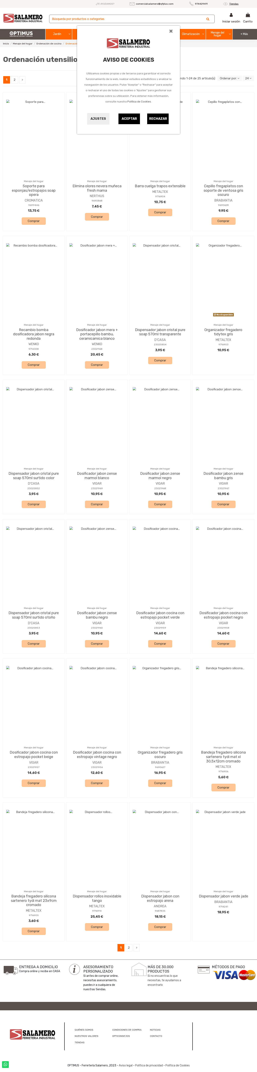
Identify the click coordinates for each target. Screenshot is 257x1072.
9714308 (34, 349)
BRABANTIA (223, 200)
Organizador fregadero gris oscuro (160, 754)
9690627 (160, 767)
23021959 (160, 627)
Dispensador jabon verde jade (223, 896)
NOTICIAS (155, 1029)
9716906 (223, 771)
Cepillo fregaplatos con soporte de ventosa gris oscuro (223, 190)
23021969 (97, 488)
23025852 (34, 488)
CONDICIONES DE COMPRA (127, 1029)
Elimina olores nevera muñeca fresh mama (96, 188)
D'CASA (160, 340)
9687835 (160, 910)
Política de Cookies (139, 101)
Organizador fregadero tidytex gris (223, 332)
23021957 (33, 767)
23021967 (223, 488)
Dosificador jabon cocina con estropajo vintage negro (97, 754)
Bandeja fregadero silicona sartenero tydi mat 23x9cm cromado (34, 900)
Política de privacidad (149, 1065)
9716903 (223, 344)
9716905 (34, 915)
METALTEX (160, 192)
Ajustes (98, 119)
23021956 (97, 767)
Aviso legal (126, 1065)
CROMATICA (34, 200)
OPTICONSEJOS (121, 1036)
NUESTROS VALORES (86, 1036)
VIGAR (97, 483)
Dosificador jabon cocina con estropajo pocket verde (160, 615)
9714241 (223, 906)
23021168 (96, 349)
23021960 (97, 627)
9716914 (97, 910)
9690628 (223, 205)
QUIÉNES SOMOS (84, 1029)
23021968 (160, 488)
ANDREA (160, 906)
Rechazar (158, 119)
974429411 (201, 3)
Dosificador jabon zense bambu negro (97, 615)
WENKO (34, 344)
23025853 (34, 627)
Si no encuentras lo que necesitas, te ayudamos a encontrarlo (164, 980)
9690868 (97, 200)
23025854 (160, 344)
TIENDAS (80, 1042)
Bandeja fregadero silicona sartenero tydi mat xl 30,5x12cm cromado (223, 756)
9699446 (33, 205)
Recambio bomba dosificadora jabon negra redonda (33, 334)
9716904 (160, 196)
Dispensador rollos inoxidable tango (97, 898)
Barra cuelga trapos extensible (160, 186)
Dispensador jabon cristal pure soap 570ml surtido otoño (33, 615)
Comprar (34, 221)
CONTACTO (156, 1036)
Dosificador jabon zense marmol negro (160, 475)
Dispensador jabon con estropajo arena (160, 898)
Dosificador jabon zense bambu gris (223, 475)
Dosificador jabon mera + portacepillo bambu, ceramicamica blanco (97, 334)
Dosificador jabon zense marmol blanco (97, 475)
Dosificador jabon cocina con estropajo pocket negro (223, 615)
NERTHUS (97, 196)
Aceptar (129, 119)
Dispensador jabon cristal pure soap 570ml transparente (160, 332)
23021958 (223, 627)
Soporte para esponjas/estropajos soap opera (34, 190)
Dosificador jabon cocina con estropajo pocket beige (34, 754)
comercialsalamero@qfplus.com (154, 3)
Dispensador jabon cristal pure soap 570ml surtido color (33, 475)
